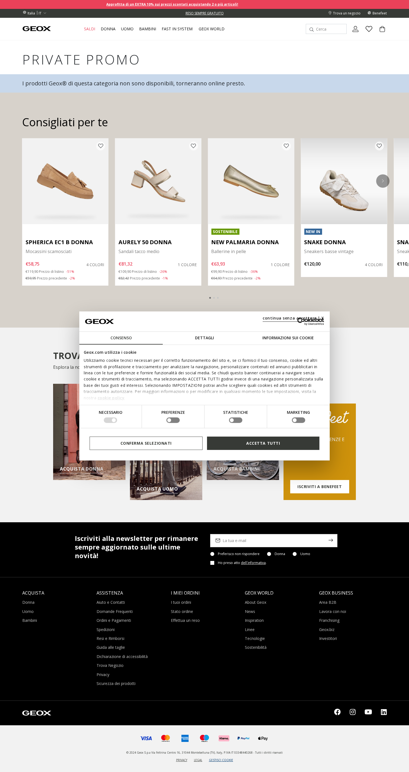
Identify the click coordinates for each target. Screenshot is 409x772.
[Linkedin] (384, 713)
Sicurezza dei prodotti (116, 683)
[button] (383, 181)
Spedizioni (106, 629)
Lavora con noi (332, 611)
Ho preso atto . (242, 563)
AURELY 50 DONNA (145, 242)
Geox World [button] (212, 28)
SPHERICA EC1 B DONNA (59, 242)
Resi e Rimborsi (110, 638)
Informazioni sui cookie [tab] (288, 337)
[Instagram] (353, 713)
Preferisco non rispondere (239, 554)
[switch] (173, 420)
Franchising (329, 620)
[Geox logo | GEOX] (36, 712)
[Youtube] (368, 713)
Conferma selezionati (146, 443)
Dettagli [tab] (204, 337)
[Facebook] (337, 713)
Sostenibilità (256, 647)
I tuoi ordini (181, 602)
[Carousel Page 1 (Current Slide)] (210, 298)
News (250, 611)
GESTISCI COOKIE (221, 760)
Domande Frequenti (115, 611)
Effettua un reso (185, 620)
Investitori (328, 638)
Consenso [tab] (121, 337)
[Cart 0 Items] (380, 34)
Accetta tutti (263, 443)
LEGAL (198, 760)
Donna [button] (108, 28)
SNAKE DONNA (325, 242)
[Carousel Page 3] (218, 298)
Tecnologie (255, 638)
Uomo (305, 554)
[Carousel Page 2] (214, 298)
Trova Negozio (110, 665)
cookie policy (111, 397)
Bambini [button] (147, 28)
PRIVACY (181, 760)
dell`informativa (253, 562)
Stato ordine (182, 611)
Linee (250, 629)
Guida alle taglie (111, 647)
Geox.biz (326, 629)
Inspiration (254, 620)
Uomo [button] (127, 28)
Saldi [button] (89, 28)
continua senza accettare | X (293, 318)
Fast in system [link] (177, 28)
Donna (280, 554)
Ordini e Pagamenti (114, 620)
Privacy (103, 674)
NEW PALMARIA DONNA (245, 242)
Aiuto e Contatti (111, 602)
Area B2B (327, 602)
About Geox (255, 602)
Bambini (29, 620)
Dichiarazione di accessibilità (122, 656)
